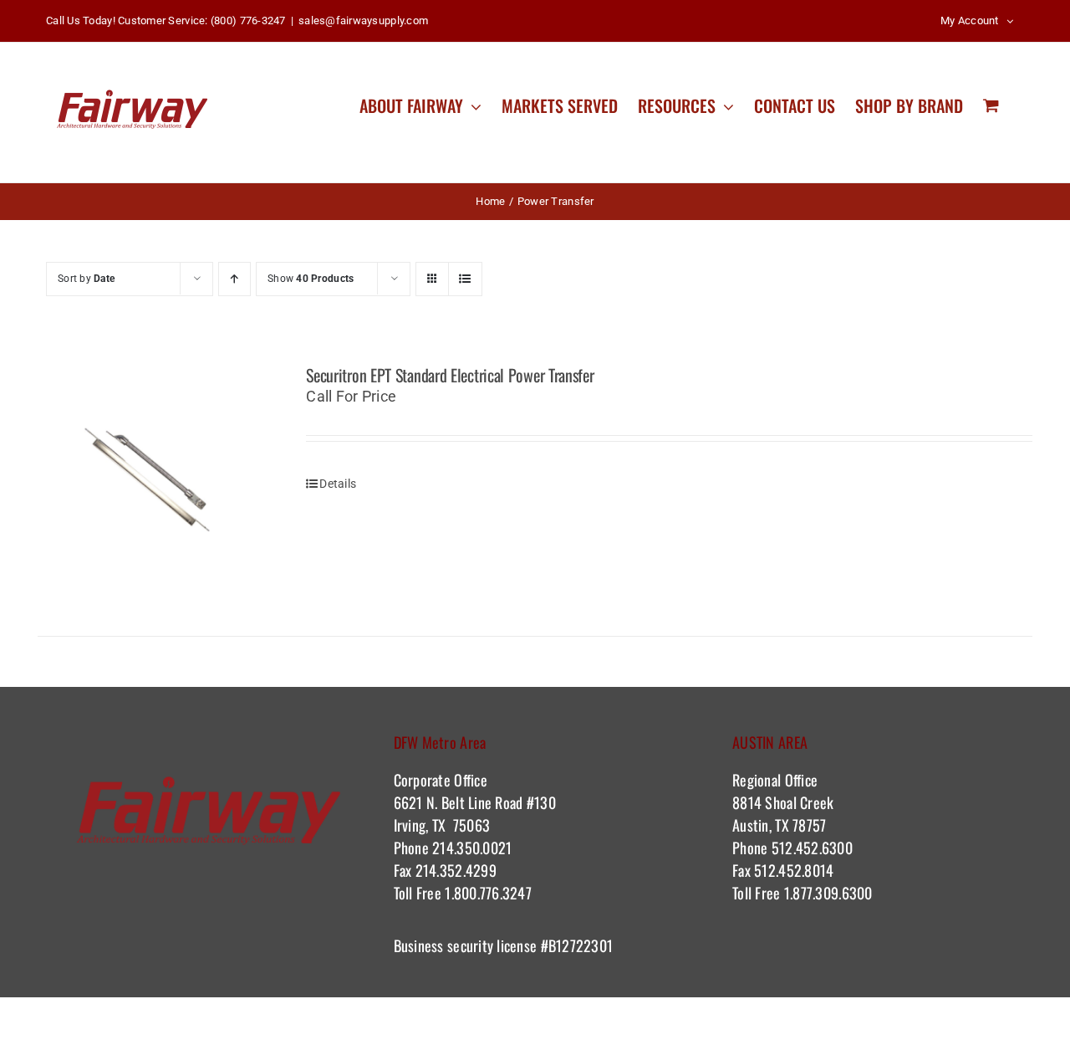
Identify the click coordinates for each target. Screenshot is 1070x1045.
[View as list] (465, 279)
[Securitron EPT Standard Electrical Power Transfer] (152, 479)
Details (337, 483)
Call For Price (351, 396)
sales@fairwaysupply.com (363, 20)
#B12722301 (578, 945)
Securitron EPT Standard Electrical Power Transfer (450, 374)
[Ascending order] (234, 279)
